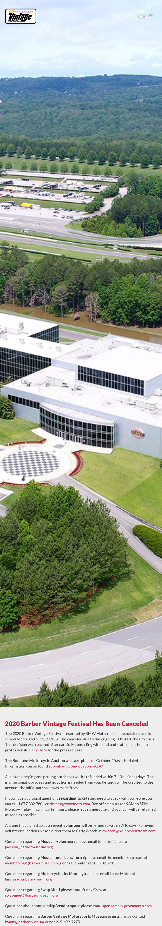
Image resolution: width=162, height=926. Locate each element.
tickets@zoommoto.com (69, 803)
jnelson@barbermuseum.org (29, 847)
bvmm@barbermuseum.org (28, 921)
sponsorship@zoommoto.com (127, 905)
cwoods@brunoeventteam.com (128, 830)
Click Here (38, 750)
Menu (143, 16)
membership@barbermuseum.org (33, 863)
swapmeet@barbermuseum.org (31, 895)
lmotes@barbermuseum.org (28, 879)
